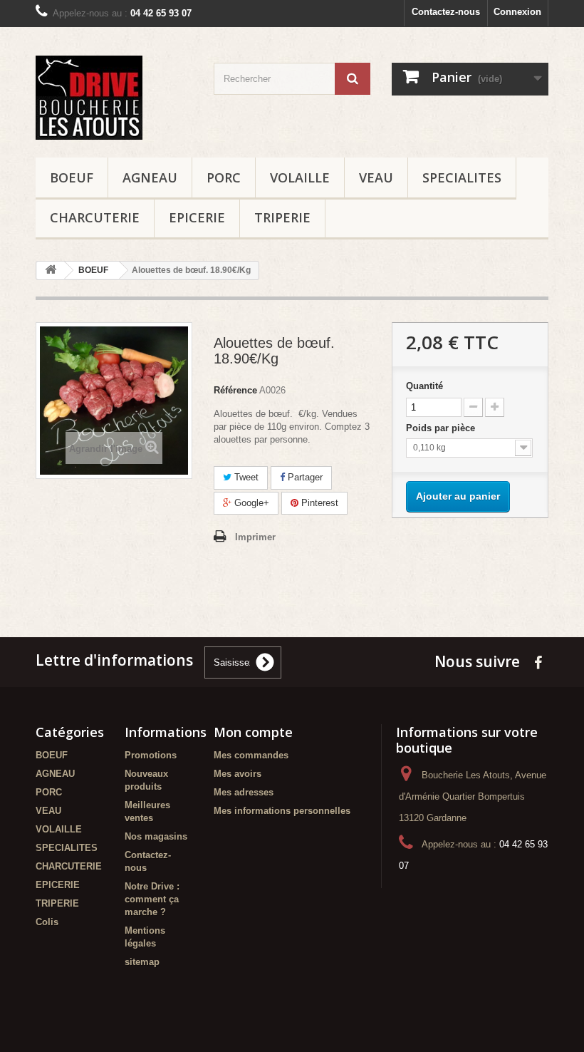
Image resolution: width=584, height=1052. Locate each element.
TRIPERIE (282, 217)
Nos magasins (156, 836)
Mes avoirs (237, 773)
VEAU (376, 177)
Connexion (517, 11)
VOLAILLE (300, 177)
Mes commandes (251, 755)
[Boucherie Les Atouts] (114, 98)
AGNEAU (149, 177)
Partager (304, 477)
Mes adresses (243, 792)
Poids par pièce (442, 428)
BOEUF (71, 177)
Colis (47, 922)
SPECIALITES (461, 177)
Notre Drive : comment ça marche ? (152, 899)
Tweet (245, 477)
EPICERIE (197, 217)
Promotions (151, 755)
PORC (224, 177)
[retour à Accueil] (50, 270)
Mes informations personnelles (282, 810)
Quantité (424, 386)
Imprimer (255, 537)
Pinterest (318, 502)
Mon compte (253, 732)
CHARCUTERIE (95, 217)
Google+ (250, 502)
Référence (235, 390)
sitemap (142, 961)
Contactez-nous (446, 11)
